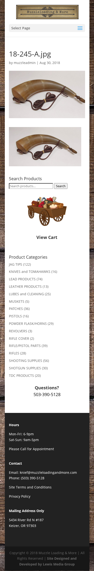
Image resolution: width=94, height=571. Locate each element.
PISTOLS (15, 316)
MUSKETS (16, 301)
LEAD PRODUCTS (22, 279)
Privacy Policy (19, 496)
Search (61, 186)
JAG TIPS (15, 264)
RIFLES (14, 353)
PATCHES (16, 308)
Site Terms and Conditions (30, 487)
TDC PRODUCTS (21, 375)
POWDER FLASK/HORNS (28, 323)
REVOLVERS (18, 331)
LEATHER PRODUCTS (25, 286)
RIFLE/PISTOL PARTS (25, 345)
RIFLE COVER (19, 338)
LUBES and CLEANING (26, 294)
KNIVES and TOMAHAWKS (29, 271)
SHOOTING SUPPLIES (25, 360)
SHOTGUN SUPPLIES (25, 368)
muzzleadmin (25, 62)
